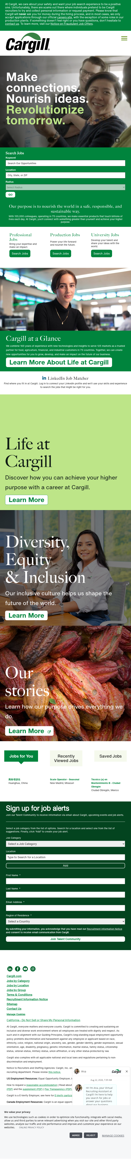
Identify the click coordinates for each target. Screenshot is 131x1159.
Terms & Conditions (19, 995)
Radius (10, 181)
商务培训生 (14, 779)
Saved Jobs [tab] (110, 756)
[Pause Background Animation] (117, 140)
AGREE (76, 1135)
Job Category (13, 837)
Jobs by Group (16, 990)
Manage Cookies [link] (16, 1014)
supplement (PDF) (33, 1089)
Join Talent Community (65, 939)
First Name (13, 875)
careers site (64, 17)
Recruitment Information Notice (104, 929)
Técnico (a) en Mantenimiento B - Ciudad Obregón (105, 783)
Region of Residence (19, 915)
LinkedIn (9, 968)
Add (65, 865)
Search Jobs (21, 253)
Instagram (32, 968)
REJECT (90, 1135)
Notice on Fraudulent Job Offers (71, 24)
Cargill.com (14, 976)
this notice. (54, 1072)
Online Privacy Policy (31, 1127)
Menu (124, 38)
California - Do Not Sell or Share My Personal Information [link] (43, 1020)
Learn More (28, 500)
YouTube (25, 968)
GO (10, 194)
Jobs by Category (18, 981)
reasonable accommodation (41, 1085)
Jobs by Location (18, 985)
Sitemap (12, 1004)
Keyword (11, 157)
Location (11, 169)
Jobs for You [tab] (21, 756)
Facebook (17, 968)
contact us (12, 24)
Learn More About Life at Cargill (59, 362)
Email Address (15, 902)
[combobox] (65, 175)
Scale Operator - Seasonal (64, 779)
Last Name (13, 888)
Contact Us (14, 1009)
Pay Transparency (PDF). (58, 1089)
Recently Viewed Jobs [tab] (66, 758)
